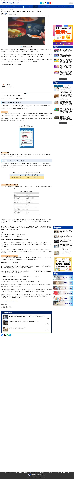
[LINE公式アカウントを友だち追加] (43, 3)
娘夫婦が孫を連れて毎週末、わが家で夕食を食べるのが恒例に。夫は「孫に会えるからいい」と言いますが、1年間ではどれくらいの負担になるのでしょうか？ (66, 103)
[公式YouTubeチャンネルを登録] (50, 3)
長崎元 (5, 13)
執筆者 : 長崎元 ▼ (8, 84)
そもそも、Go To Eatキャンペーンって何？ (11, 95)
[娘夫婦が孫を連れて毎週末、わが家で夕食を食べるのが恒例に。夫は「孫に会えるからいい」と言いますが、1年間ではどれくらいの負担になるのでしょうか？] (56, 102)
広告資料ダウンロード (65, 472)
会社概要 (20, 472)
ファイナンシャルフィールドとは (11, 472)
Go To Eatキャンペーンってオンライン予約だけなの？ (13, 98)
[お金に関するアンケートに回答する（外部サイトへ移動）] (63, 264)
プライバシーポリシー (34, 472)
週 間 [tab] (58, 85)
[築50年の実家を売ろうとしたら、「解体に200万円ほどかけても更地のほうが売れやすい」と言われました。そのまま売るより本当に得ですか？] (56, 117)
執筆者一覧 (57, 472)
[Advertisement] (26, 74)
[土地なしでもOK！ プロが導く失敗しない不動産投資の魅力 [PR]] (63, 242)
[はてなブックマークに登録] (10, 335)
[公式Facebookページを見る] (48, 3)
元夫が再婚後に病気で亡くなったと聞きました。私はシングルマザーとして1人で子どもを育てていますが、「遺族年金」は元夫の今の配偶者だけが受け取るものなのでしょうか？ (66, 90)
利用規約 (26, 472)
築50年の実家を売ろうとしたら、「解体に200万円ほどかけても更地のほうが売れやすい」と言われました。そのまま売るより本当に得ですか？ (66, 118)
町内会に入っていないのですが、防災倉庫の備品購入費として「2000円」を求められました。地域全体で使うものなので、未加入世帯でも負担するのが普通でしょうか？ (66, 96)
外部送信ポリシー (43, 472)
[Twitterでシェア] (5, 335)
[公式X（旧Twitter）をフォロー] (46, 3)
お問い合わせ (50, 472)
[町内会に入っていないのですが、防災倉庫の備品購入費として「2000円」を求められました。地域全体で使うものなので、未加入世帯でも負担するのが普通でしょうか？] (56, 96)
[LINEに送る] (8, 335)
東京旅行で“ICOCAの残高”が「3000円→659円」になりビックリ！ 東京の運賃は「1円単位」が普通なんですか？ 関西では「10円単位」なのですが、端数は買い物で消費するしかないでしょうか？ (66, 111)
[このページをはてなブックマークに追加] (41, 3)
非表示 (27, 93)
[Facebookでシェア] (2, 335)
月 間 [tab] (67, 85)
